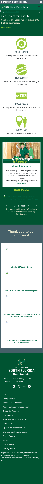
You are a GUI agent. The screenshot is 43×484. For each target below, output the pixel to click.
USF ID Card (8, 415)
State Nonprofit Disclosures (15, 419)
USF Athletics (8, 444)
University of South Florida (14, 2)
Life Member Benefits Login (15, 432)
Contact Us (7, 423)
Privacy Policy (9, 448)
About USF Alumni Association (16, 407)
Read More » (6, 27)
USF (4, 394)
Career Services (9, 436)
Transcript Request (11, 411)
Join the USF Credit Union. (21, 267)
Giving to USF (9, 398)
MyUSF (6, 440)
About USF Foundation (13, 402)
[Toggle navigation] (39, 7)
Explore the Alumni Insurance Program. (21, 290)
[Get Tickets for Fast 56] (21, 11)
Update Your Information (14, 427)
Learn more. (21, 183)
